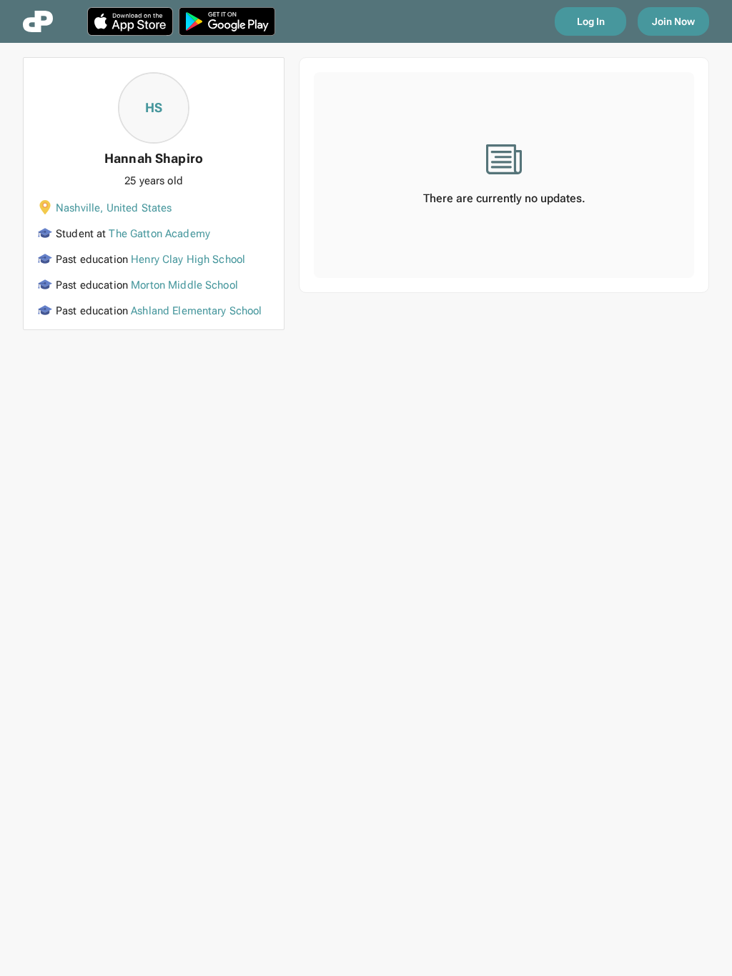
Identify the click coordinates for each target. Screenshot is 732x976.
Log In (591, 21)
